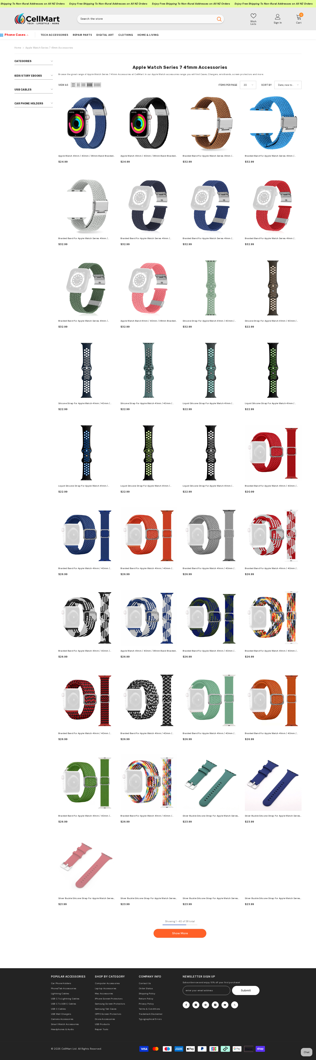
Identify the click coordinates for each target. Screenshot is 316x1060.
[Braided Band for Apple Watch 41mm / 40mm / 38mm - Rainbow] (273, 617)
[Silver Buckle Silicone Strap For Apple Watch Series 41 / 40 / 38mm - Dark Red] (86, 865)
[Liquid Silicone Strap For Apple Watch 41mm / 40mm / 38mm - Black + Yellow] (149, 453)
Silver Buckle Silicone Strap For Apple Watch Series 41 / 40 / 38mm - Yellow (272, 898)
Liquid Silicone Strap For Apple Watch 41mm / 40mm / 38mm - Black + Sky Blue (83, 486)
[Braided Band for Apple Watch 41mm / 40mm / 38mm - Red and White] (273, 535)
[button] (73, 84)
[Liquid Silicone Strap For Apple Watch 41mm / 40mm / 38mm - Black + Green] (273, 370)
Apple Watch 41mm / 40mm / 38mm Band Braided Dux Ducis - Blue (85, 156)
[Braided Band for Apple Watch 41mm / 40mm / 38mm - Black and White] (86, 617)
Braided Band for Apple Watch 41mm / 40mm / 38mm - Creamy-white (208, 568)
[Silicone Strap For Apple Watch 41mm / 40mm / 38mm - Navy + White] (86, 370)
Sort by (266, 85)
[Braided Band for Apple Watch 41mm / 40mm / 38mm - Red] (273, 453)
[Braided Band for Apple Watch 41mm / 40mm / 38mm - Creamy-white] (211, 535)
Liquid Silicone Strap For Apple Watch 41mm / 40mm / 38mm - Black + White (207, 486)
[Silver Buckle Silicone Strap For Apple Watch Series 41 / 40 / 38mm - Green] (211, 865)
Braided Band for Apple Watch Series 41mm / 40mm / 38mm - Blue (269, 156)
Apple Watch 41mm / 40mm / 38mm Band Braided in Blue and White (148, 651)
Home (17, 47)
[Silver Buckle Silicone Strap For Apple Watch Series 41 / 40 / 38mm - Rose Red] (149, 865)
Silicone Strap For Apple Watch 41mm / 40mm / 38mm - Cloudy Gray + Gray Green (208, 321)
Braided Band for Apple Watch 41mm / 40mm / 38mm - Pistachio (208, 733)
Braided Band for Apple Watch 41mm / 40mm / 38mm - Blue (84, 568)
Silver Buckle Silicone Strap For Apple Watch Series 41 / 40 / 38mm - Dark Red (86, 898)
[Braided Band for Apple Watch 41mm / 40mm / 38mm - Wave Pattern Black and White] (149, 700)
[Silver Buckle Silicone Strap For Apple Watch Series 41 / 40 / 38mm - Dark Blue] (273, 782)
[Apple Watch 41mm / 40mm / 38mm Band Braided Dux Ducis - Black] (149, 123)
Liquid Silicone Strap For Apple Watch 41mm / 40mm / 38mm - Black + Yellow (145, 486)
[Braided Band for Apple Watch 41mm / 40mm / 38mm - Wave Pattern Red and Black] (86, 700)
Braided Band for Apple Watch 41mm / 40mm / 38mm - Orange (146, 568)
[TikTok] (215, 1004)
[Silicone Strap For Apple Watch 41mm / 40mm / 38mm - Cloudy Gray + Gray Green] (211, 288)
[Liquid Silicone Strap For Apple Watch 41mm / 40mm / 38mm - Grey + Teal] (211, 370)
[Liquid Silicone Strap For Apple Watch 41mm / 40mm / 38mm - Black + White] (211, 453)
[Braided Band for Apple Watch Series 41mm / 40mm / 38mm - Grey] (86, 205)
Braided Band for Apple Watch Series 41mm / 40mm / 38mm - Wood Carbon (145, 238)
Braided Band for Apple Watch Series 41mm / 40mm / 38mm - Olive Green (83, 321)
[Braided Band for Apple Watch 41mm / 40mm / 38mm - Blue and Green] (211, 617)
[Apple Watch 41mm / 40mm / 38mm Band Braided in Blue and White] (149, 617)
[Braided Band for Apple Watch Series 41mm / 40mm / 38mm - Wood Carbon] (149, 205)
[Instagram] (195, 1004)
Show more (180, 933)
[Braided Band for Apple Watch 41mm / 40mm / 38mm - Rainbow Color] (149, 782)
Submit (246, 990)
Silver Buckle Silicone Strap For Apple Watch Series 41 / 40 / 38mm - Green (210, 898)
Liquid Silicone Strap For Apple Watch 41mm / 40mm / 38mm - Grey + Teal (207, 403)
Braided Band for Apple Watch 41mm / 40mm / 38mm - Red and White (270, 568)
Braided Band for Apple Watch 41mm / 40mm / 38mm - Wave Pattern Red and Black (84, 733)
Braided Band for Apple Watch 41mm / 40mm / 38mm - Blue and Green (208, 651)
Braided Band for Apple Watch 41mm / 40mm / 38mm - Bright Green (84, 816)
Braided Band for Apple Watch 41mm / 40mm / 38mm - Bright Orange (270, 733)
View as (63, 85)
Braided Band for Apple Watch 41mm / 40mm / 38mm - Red (270, 486)
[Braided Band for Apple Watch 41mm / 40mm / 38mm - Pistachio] (211, 700)
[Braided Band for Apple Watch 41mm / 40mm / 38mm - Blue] (86, 535)
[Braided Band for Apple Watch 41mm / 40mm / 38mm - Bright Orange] (273, 700)
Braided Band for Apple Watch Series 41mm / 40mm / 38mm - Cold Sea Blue (207, 238)
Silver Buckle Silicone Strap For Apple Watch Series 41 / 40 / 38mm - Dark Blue (272, 816)
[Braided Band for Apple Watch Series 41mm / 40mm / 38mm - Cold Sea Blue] (211, 205)
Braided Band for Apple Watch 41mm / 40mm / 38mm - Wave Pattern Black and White (146, 733)
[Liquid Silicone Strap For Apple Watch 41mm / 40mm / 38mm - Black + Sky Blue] (86, 453)
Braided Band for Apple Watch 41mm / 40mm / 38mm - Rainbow (270, 651)
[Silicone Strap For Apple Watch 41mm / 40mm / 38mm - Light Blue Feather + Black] (149, 370)
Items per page (228, 85)
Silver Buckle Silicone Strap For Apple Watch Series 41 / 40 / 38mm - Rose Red (148, 898)
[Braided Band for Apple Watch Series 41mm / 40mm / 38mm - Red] (273, 205)
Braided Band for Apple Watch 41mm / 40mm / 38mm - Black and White (84, 651)
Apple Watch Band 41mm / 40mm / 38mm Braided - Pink (148, 321)
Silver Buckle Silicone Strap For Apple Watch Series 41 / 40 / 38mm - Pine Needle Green (210, 816)
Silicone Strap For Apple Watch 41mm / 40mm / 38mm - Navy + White (84, 403)
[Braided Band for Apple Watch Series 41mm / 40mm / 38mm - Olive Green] (86, 288)
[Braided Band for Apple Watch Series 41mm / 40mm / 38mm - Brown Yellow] (211, 123)
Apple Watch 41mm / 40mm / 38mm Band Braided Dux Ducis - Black (148, 156)
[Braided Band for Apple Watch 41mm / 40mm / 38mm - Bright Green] (86, 782)
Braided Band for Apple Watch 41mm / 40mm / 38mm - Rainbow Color (146, 816)
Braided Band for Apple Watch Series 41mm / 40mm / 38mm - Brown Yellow (207, 156)
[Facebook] (186, 1004)
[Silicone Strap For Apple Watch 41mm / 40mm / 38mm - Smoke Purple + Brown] (273, 288)
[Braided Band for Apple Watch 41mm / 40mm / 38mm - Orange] (149, 535)
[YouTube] (224, 1004)
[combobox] (146, 19)
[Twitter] (234, 1004)
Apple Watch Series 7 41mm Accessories (49, 47)
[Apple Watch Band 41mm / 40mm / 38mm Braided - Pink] (149, 288)
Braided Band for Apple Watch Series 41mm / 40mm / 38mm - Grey (83, 238)
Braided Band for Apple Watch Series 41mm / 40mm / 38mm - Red (269, 238)
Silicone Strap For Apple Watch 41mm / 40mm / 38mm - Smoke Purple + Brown (271, 321)
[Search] (150, 19)
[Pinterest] (205, 1004)
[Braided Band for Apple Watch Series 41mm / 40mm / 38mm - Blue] (273, 123)
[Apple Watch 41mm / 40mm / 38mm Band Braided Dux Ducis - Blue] (86, 123)
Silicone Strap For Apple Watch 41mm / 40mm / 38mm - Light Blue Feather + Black (146, 403)
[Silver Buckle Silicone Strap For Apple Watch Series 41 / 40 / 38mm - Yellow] (273, 865)
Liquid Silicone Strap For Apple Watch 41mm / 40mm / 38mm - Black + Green (269, 403)
